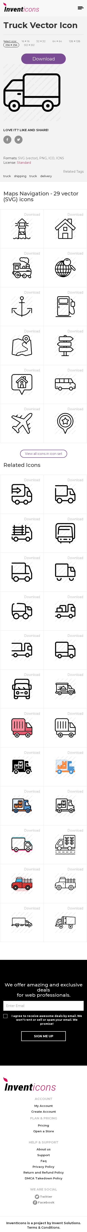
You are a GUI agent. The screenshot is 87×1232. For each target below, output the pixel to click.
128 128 (74, 41)
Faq (44, 1161)
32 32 (41, 41)
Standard (24, 163)
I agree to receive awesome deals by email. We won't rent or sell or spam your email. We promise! (47, 1019)
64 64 (57, 41)
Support (43, 1155)
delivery (46, 176)
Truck (33, 176)
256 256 (11, 45)
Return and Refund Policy (43, 1172)
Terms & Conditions (43, 1228)
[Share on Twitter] (18, 140)
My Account (43, 1106)
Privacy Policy (43, 1166)
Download (32, 215)
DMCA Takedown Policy (43, 1178)
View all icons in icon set (43, 454)
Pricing (43, 1125)
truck (7, 176)
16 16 (25, 41)
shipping (20, 176)
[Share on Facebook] (7, 140)
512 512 (29, 45)
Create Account (43, 1111)
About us (44, 1149)
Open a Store (43, 1131)
